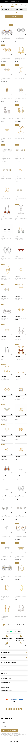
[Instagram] (14, 709)
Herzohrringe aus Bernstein (20, 258)
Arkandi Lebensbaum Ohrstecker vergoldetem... (6, 59)
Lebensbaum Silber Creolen (20, 616)
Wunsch (21, 6)
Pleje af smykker (5, 687)
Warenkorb (26, 6)
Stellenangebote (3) (7, 678)
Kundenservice (5, 652)
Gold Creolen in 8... (19, 438)
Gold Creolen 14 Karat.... (20, 418)
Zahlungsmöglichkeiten (8, 663)
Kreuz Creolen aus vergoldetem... (4, 617)
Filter (14, 16)
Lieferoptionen (5, 668)
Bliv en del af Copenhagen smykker (9, 692)
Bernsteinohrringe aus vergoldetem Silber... (19, 359)
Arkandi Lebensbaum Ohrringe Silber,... (5, 577)
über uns (3, 657)
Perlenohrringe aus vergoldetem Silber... (19, 239)
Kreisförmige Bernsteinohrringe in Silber (6, 477)
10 (19, 624)
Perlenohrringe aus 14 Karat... (7, 178)
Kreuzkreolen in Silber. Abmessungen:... (19, 339)
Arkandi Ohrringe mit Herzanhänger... (5, 279)
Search (25, 9)
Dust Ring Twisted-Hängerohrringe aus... (5, 379)
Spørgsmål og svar (6, 682)
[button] (12, 35)
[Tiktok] (20, 709)
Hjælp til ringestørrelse (6, 690)
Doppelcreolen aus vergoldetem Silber (5, 597)
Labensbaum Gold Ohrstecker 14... (5, 418)
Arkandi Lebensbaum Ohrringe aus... (5, 79)
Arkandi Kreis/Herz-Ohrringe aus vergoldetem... (20, 537)
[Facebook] (7, 709)
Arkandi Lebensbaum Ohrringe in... (19, 39)
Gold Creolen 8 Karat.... (19, 78)
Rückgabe (4, 673)
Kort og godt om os (6, 685)
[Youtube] (10, 709)
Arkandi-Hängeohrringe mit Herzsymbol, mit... (7, 497)
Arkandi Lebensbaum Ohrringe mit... (5, 39)
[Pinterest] (17, 709)
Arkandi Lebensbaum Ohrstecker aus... (5, 299)
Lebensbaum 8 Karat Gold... (21, 318)
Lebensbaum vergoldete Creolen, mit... (20, 59)
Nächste (23, 624)
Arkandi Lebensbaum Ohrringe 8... (19, 557)
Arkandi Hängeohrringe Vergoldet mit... (20, 379)
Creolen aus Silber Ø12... (6, 536)
